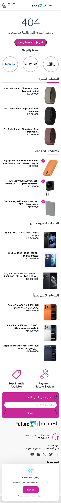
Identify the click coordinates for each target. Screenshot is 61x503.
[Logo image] (51, 64)
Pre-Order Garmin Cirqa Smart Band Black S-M (21, 110)
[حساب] (8, 5)
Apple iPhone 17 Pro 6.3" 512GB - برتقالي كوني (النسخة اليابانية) (23, 306)
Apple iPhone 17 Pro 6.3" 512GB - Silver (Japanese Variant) (23, 326)
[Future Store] (42, 7)
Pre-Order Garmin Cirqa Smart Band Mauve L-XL (21, 130)
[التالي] (58, 64)
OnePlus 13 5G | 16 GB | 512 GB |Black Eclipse (21, 234)
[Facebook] (57, 454)
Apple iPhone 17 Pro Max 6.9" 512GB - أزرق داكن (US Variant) (21, 347)
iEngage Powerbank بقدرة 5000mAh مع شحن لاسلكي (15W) (21, 202)
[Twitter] (51, 454)
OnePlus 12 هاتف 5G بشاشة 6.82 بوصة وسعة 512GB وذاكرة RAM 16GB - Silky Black (21, 275)
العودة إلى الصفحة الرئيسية (30, 42)
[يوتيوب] (32, 454)
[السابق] (2, 64)
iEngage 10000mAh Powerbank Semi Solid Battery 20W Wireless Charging (21, 161)
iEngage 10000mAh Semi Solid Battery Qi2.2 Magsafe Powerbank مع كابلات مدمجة (21, 182)
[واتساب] (44, 454)
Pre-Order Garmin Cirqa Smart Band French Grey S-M (21, 89)
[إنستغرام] (38, 454)
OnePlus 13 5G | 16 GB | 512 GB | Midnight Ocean (23, 254)
